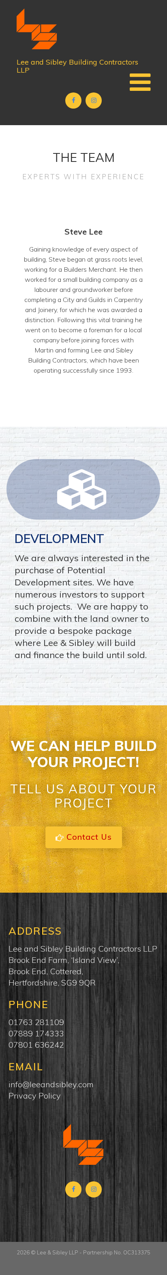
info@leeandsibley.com (51, 1084)
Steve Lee (83, 232)
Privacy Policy (35, 1095)
